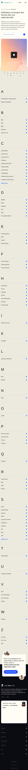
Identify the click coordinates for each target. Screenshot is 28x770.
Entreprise (3, 745)
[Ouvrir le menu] (25, 2)
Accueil (2, 9)
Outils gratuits (4, 741)
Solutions (3, 728)
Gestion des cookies (14, 768)
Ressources (7, 9)
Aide (2, 749)
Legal (2, 753)
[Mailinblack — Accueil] (6, 3)
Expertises (3, 736)
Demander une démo (10, 671)
